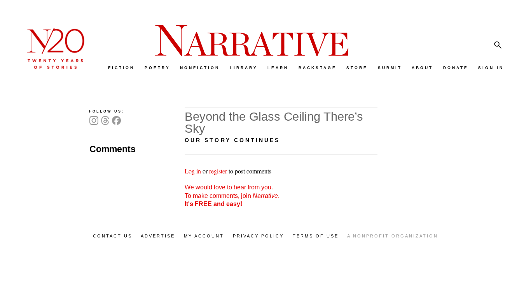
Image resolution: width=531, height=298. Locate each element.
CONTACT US (112, 236)
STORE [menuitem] (357, 68)
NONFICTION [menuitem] (200, 68)
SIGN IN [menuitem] (491, 68)
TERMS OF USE (316, 236)
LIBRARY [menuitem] (244, 68)
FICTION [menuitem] (121, 68)
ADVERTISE (158, 236)
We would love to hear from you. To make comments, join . (232, 195)
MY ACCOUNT (204, 236)
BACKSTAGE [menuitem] (318, 68)
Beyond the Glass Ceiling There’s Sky (274, 122)
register (218, 171)
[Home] (52, 67)
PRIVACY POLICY (258, 236)
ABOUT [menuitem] (422, 68)
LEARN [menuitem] (277, 68)
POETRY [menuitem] (157, 68)
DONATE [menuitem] (455, 68)
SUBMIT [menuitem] (390, 68)
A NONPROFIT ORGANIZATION (392, 236)
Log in (193, 171)
